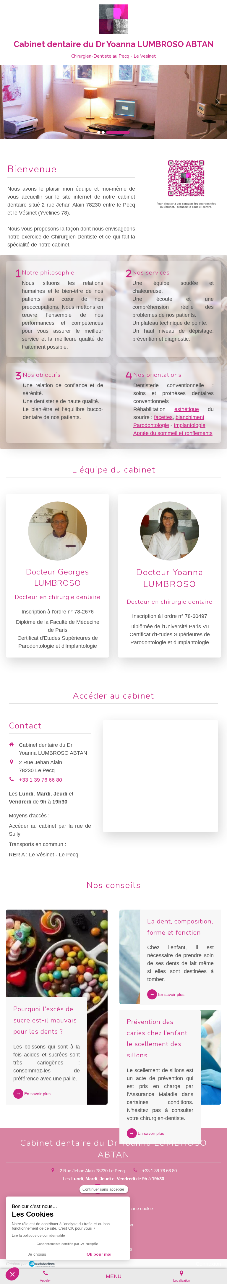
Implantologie (189, 425)
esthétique (186, 409)
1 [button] (98, 132)
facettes (163, 417)
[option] (113, 102)
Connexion (208, 1264)
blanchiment (190, 417)
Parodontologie (151, 425)
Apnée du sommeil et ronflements (173, 433)
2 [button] (103, 132)
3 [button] (118, 132)
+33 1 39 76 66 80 (40, 780)
